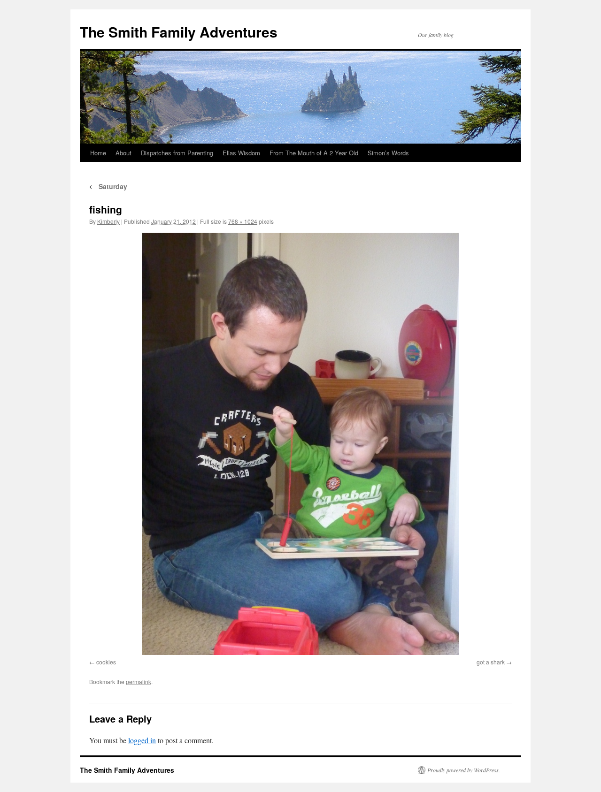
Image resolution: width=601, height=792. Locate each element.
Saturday (108, 186)
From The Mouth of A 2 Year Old (314, 152)
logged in (142, 740)
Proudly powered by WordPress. (463, 770)
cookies (106, 662)
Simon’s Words (388, 152)
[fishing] (300, 444)
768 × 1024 (242, 221)
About (123, 152)
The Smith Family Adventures (178, 32)
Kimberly (108, 221)
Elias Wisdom (241, 152)
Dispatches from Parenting (177, 152)
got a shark (491, 662)
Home (98, 152)
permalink (138, 681)
